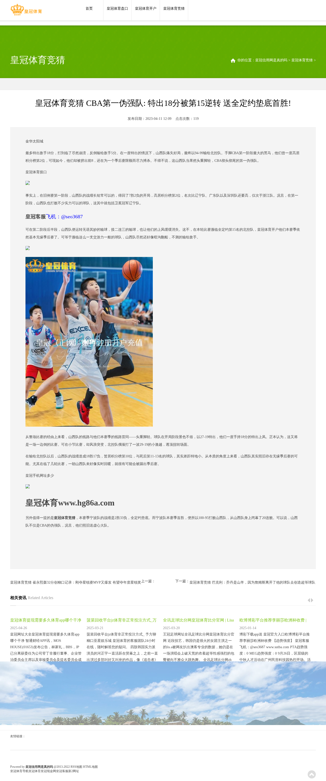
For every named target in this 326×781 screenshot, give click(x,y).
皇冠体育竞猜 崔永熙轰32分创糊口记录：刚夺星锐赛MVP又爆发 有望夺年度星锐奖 (75, 582)
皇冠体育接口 (36, 172)
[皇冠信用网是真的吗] (26, 11)
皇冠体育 (35, 771)
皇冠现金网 (48, 771)
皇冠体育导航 (19, 771)
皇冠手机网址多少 (39, 476)
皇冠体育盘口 (117, 8)
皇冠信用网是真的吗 (271, 60)
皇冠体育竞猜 (174, 8)
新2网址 (73, 771)
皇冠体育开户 (145, 8)
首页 (89, 8)
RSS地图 (76, 767)
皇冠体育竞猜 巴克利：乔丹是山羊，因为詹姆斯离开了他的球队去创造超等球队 (252, 582)
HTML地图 (90, 767)
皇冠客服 (62, 771)
